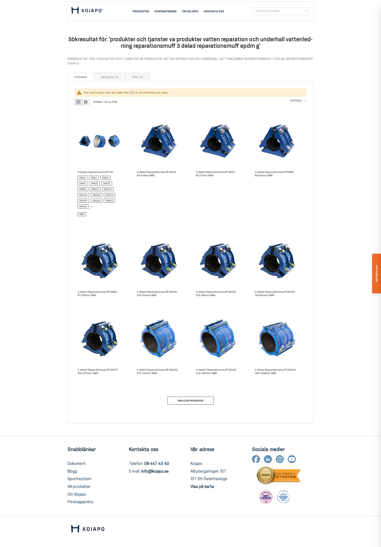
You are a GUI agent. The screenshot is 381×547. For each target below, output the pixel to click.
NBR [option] (81, 214)
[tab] (80, 77)
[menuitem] (141, 11)
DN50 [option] (94, 177)
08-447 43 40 (156, 463)
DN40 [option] (82, 177)
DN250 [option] (96, 195)
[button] (298, 100)
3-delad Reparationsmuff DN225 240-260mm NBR (216, 371)
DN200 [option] (108, 189)
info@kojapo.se (155, 471)
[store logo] (87, 11)
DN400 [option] (109, 200)
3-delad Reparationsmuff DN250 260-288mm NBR (275, 371)
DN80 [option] (82, 183)
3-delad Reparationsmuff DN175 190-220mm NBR (98, 371)
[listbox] (99, 193)
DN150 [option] (83, 189)
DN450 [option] (83, 206)
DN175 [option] (95, 189)
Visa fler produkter (190, 400)
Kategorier (109, 77)
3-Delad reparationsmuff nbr (96, 172)
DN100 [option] (94, 183)
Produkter (81, 77)
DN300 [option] (83, 200)
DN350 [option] (96, 200)
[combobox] (281, 11)
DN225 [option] (83, 195)
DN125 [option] (106, 183)
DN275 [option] (109, 195)
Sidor (137, 77)
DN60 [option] (105, 177)
